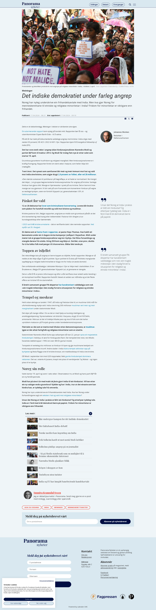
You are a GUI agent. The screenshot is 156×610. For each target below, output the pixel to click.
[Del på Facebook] (125, 118)
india (46, 507)
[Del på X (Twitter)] (128, 118)
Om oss (84, 555)
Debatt (106, 4)
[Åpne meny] (134, 4)
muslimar (90, 327)
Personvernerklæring (109, 577)
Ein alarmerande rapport (32, 131)
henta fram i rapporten (47, 232)
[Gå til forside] (31, 4)
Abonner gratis (107, 565)
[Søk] (130, 4)
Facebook (104, 572)
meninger (58, 507)
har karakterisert (66, 285)
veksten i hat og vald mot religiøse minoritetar (62, 395)
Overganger (118, 4)
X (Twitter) (105, 575)
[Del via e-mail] (132, 118)
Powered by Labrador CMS (78, 607)
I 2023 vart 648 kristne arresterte (35, 224)
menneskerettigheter (78, 507)
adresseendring (107, 568)
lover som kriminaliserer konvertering (59, 206)
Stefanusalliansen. (29, 194)
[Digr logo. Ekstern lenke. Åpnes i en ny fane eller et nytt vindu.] (5, 582)
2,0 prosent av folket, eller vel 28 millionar (77, 174)
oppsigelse (121, 568)
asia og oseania (32, 507)
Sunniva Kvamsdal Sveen (47, 492)
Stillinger (94, 4)
